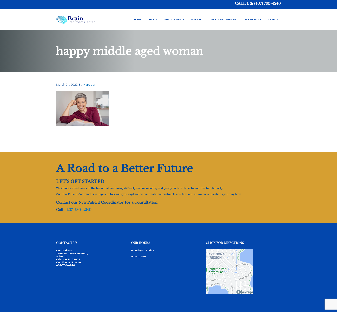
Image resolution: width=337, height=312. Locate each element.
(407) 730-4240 (267, 3)
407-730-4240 (79, 210)
